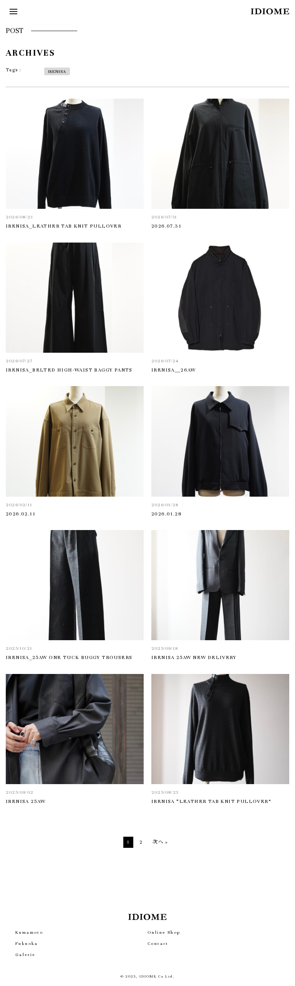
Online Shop (164, 932)
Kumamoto (29, 932)
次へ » (160, 842)
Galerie (25, 954)
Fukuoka (26, 943)
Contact (158, 943)
